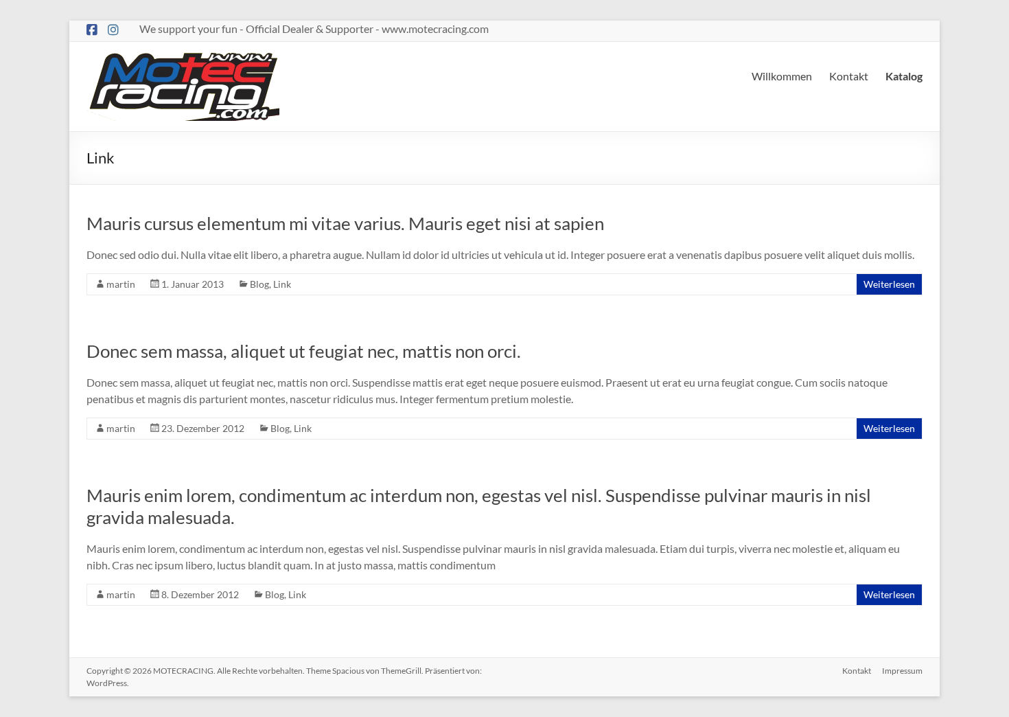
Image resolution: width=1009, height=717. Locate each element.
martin (120, 284)
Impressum (902, 670)
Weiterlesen (889, 284)
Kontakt (848, 75)
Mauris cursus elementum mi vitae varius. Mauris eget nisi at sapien (345, 223)
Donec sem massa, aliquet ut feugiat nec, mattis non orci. (303, 351)
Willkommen (782, 75)
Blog (259, 284)
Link (282, 284)
